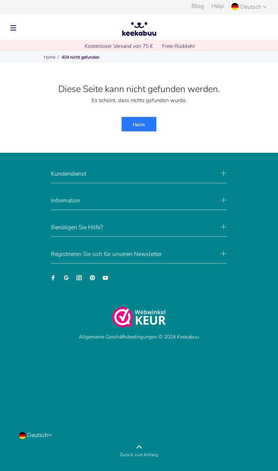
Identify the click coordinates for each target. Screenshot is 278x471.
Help (217, 6)
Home (49, 57)
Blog (197, 6)
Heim (139, 124)
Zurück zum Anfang (139, 455)
